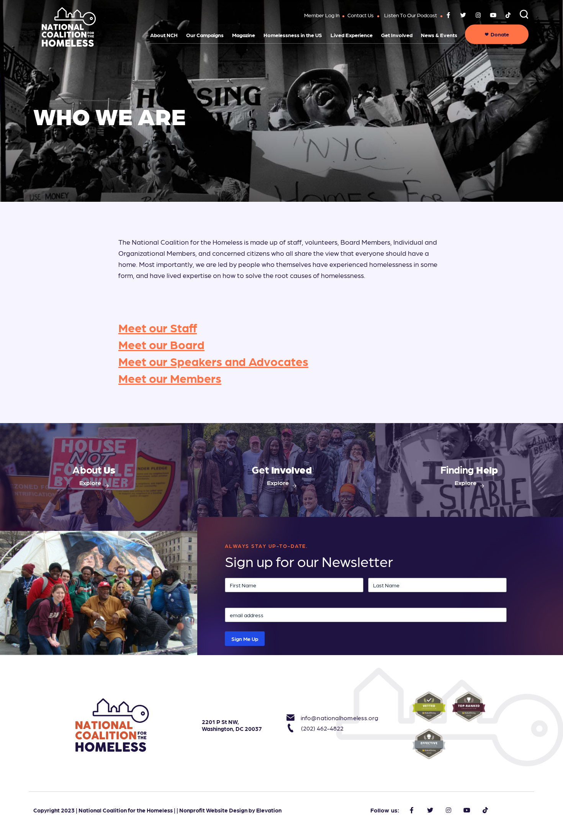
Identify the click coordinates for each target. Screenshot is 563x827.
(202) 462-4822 (322, 728)
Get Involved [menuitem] (396, 35)
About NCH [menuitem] (164, 35)
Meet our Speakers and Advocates (213, 361)
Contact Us (360, 15)
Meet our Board (161, 344)
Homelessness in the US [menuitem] (292, 35)
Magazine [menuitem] (243, 35)
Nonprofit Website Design (213, 810)
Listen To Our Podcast (410, 15)
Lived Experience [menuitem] (352, 35)
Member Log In (322, 15)
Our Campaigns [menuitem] (205, 35)
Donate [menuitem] (500, 34)
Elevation (269, 810)
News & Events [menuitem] (439, 35)
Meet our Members (169, 378)
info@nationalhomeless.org (331, 717)
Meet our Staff (157, 327)
